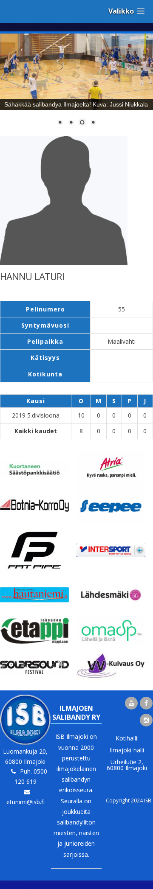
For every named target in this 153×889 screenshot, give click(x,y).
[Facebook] (146, 703)
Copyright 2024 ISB (128, 800)
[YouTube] (131, 703)
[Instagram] (146, 720)
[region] (76, 85)
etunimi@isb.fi (25, 802)
